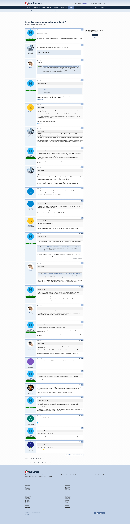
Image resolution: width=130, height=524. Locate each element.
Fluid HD (28, 514)
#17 (82, 340)
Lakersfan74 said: (41, 373)
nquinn (27, 24)
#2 (82, 44)
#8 (82, 167)
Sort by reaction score (41, 24)
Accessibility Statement (35, 512)
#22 (82, 415)
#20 (82, 384)
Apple (39, 50)
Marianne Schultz (68, 496)
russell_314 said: (41, 83)
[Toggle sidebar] (104, 11)
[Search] (103, 10)
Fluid (25, 514)
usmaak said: (40, 289)
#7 (82, 147)
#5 (82, 104)
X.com (28, 485)
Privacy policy (27, 512)
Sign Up (95, 34)
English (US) (102, 513)
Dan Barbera (27, 500)
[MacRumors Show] (91, 3)
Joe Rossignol (67, 487)
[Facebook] (94, 3)
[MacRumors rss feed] (102, 3)
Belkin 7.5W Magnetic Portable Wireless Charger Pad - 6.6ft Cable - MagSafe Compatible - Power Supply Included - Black (69, 246)
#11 (82, 217)
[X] (98, 3)
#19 (82, 370)
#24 (82, 441)
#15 (82, 305)
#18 (82, 358)
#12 (82, 233)
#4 (82, 80)
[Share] (80, 30)
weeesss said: (41, 430)
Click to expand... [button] (59, 277)
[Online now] (30, 447)
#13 (82, 263)
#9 (82, 188)
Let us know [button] (84, 3)
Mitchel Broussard (28, 491)
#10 (82, 200)
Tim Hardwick (67, 491)
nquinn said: (40, 107)
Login (95, 37)
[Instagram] (96, 3)
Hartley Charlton (28, 496)
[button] (35, 7)
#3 (82, 60)
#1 (82, 29)
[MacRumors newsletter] (104, 3)
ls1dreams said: (41, 220)
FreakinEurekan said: (42, 400)
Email (26, 485)
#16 (82, 321)
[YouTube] (100, 3)
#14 (82, 286)
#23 (82, 427)
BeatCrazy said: (41, 203)
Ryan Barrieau (67, 500)
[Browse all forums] (101, 10)
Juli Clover (27, 487)
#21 (82, 397)
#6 (82, 128)
